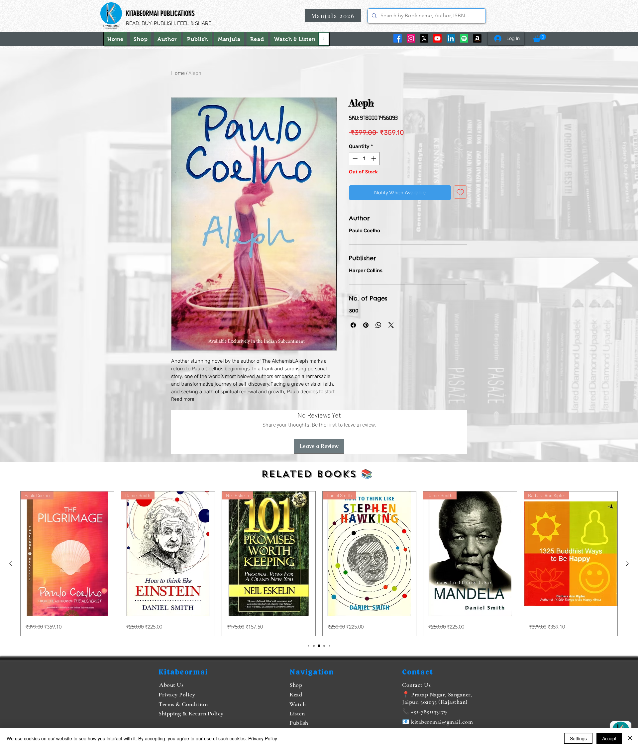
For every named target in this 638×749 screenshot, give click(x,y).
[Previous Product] (11, 564)
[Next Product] (627, 564)
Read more (182, 399)
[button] (294, 39)
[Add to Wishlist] (460, 192)
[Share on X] (391, 325)
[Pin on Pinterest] (366, 325)
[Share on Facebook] (353, 325)
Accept (609, 738)
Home (178, 73)
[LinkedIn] (451, 38)
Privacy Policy (262, 738)
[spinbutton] (364, 158)
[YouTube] (437, 38)
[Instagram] (411, 38)
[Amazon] (477, 38)
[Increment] (374, 158)
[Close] (630, 738)
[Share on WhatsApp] (378, 325)
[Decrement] (354, 158)
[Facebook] (397, 38)
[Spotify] (464, 38)
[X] (424, 38)
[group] (319, 564)
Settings (578, 738)
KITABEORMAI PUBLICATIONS (160, 13)
